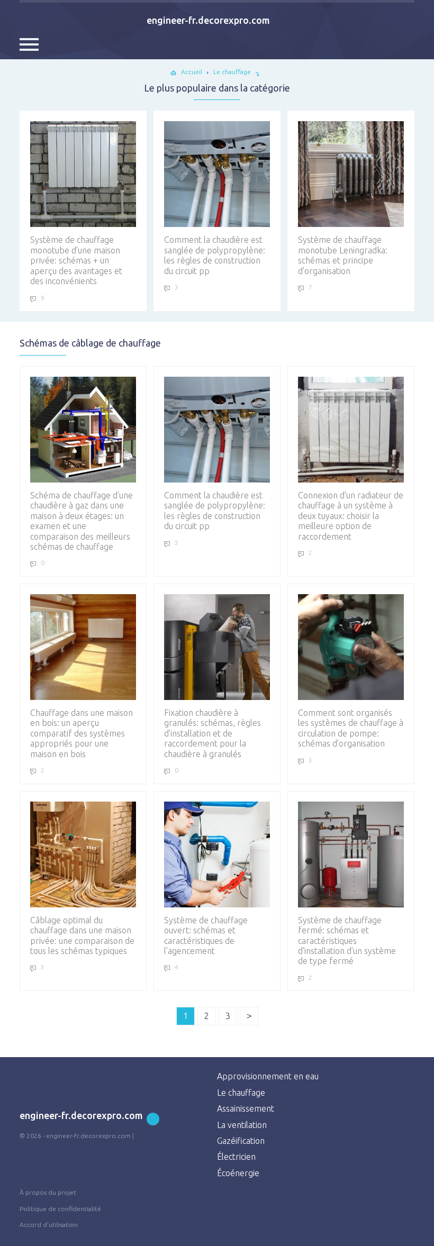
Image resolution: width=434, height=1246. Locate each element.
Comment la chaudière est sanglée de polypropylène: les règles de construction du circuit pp (214, 255)
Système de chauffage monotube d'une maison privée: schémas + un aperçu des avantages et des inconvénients (76, 260)
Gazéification (241, 1140)
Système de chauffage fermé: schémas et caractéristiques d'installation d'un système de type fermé (347, 940)
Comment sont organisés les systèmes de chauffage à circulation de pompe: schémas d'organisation (350, 728)
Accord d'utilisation (49, 1224)
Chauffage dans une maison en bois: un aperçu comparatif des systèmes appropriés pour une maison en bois (81, 733)
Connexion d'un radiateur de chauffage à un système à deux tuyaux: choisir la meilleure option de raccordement (350, 515)
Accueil (191, 71)
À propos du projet (48, 1192)
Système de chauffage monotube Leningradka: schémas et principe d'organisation (342, 255)
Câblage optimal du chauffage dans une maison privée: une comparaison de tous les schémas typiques (82, 935)
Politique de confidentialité (60, 1208)
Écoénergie (238, 1173)
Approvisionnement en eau (268, 1076)
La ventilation (242, 1125)
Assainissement (245, 1108)
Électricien (236, 1156)
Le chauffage (241, 1092)
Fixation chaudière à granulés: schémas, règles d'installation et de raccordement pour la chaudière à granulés (212, 733)
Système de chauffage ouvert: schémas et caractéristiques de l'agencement (206, 935)
